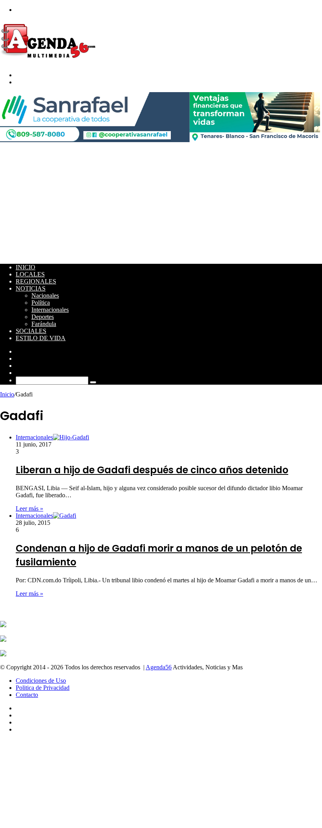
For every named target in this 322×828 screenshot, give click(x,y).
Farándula (43, 323)
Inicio (25, 267)
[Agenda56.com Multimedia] (49, 61)
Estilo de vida (41, 338)
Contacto (27, 694)
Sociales (31, 331)
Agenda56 (159, 667)
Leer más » (29, 508)
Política (40, 302)
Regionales (36, 281)
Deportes (42, 316)
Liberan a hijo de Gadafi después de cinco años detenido (152, 469)
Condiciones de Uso (41, 680)
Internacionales (50, 309)
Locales (30, 274)
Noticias (31, 288)
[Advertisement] (161, 202)
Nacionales (45, 295)
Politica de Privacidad (43, 687)
